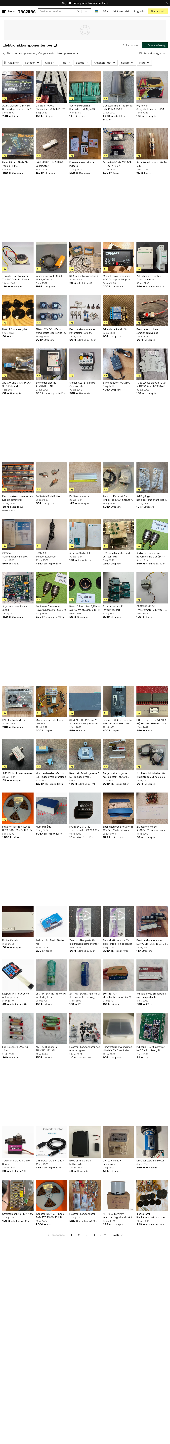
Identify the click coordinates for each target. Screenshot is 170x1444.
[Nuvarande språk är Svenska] (96, 11)
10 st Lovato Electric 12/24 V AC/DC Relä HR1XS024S (151, 384)
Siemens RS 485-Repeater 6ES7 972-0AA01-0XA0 (118, 722)
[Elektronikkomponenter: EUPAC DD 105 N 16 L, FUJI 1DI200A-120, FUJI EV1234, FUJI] (152, 921)
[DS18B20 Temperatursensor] (51, 534)
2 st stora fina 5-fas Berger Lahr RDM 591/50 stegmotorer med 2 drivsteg (118, 107)
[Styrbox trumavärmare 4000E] (18, 587)
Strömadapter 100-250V (116, 382)
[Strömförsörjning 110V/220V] (18, 1195)
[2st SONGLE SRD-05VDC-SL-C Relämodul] (18, 364)
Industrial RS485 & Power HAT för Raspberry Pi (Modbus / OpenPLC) (150, 1049)
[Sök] (78, 11)
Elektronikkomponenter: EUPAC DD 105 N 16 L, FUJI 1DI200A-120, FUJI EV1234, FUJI (151, 942)
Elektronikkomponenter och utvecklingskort (84, 1049)
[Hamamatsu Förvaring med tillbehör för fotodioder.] (118, 1028)
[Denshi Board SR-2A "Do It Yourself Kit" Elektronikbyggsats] (18, 143)
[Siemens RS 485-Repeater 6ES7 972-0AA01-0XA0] (118, 701)
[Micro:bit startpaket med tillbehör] (51, 701)
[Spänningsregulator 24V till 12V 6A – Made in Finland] (118, 808)
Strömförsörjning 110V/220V (17, 1213)
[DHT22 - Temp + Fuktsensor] (118, 1142)
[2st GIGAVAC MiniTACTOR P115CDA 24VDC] (118, 143)
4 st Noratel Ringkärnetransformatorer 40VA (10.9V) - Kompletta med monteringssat (150, 1215)
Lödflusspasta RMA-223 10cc (15, 1049)
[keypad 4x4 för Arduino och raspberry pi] (18, 975)
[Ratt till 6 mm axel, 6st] (18, 310)
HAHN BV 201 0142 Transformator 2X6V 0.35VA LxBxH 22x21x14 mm (84, 828)
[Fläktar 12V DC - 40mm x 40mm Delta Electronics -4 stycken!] (51, 310)
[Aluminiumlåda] (51, 808)
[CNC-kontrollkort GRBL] (18, 701)
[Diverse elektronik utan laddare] (85, 143)
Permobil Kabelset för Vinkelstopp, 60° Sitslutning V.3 (118, 498)
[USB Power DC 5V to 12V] (51, 1142)
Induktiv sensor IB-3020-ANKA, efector (49, 278)
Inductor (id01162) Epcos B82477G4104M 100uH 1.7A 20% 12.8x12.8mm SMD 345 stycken (51, 1215)
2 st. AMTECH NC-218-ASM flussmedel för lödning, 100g (84, 995)
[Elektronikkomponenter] (85, 1195)
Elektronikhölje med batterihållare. (80, 1162)
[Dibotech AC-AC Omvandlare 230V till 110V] (51, 87)
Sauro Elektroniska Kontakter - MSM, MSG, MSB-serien (82, 107)
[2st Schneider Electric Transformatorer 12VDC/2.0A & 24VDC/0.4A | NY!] (152, 257)
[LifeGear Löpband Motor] (152, 1142)
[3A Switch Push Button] (51, 477)
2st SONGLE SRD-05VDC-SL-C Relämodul (16, 384)
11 (105, 1235)
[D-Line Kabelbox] (18, 921)
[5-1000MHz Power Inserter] (18, 754)
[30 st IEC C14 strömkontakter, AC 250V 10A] (118, 975)
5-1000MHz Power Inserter (17, 773)
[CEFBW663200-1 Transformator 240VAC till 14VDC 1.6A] (152, 587)
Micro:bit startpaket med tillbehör (50, 722)
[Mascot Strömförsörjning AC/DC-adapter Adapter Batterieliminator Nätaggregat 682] (118, 257)
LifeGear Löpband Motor (150, 1160)
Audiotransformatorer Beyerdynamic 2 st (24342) (51, 608)
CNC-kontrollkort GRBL (15, 720)
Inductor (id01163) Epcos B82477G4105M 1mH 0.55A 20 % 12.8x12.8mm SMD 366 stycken (18, 828)
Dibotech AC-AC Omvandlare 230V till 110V (50, 107)
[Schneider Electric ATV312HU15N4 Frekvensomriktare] (51, 364)
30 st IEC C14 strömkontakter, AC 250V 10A (117, 995)
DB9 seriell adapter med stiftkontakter (116, 555)
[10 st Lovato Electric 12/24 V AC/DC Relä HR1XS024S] (152, 364)
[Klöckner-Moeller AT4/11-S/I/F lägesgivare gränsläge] (51, 754)
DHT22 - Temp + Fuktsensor (112, 1162)
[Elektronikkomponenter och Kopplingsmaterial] (18, 477)
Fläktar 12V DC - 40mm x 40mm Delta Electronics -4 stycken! (50, 331)
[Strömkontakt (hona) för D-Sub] (152, 143)
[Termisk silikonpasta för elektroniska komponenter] (85, 921)
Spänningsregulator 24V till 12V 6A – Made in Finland (118, 828)
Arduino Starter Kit (79, 553)
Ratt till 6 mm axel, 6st (14, 329)
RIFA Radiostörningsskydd (83, 276)
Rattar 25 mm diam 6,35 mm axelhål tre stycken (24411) (84, 608)
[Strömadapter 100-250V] (118, 364)
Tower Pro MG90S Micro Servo (16, 1162)
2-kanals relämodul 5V (115, 329)
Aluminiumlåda (43, 826)
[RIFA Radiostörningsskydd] (85, 257)
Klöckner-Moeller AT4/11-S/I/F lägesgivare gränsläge (51, 775)
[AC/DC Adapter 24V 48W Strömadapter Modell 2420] (18, 87)
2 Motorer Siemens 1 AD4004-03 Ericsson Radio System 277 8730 (151, 828)
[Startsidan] (27, 11)
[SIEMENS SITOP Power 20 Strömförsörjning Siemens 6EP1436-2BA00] (85, 701)
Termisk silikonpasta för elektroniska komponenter (83, 942)
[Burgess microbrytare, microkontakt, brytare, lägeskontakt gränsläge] (118, 754)
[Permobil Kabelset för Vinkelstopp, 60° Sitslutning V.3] (118, 477)
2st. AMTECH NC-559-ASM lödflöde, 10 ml (51, 995)
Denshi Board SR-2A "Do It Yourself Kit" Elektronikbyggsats (17, 164)
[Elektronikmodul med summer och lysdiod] (152, 310)
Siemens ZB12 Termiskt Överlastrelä (82, 384)
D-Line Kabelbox (11, 940)
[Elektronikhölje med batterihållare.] (85, 1142)
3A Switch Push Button (48, 496)
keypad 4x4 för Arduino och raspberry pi (15, 995)
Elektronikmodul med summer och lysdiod (147, 331)
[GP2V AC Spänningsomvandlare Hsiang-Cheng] (18, 534)
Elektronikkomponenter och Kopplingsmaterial (17, 498)
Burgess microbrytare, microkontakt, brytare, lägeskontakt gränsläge (116, 775)
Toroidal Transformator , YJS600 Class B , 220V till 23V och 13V (16, 278)
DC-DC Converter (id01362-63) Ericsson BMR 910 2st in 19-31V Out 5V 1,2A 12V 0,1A (152, 722)
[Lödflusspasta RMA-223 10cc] (18, 1028)
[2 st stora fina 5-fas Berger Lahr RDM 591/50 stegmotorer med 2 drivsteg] (118, 87)
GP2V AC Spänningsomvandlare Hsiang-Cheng (14, 555)
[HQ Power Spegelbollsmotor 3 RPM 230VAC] (152, 87)
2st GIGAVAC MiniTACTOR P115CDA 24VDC (117, 164)
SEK (105, 11)
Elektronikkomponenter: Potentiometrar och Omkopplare (82, 331)
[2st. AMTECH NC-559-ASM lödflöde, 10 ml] (51, 975)
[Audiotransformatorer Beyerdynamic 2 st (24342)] (51, 587)
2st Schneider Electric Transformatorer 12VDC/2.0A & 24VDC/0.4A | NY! (151, 278)
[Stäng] (167, 3)
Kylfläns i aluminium (79, 496)
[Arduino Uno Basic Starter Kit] (51, 921)
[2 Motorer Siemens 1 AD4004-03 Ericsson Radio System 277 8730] (152, 808)
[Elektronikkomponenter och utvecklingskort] (85, 1028)
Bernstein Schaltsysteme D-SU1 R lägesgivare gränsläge (84, 775)
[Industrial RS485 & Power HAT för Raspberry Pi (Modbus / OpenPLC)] (152, 1028)
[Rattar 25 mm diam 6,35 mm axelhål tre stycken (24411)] (85, 587)
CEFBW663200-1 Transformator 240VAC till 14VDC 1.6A (150, 608)
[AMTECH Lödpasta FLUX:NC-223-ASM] (51, 1028)
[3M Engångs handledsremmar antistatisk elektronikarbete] (152, 477)
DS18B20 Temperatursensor (46, 555)
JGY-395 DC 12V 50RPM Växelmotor (49, 164)
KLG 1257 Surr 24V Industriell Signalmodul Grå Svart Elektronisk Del (117, 1215)
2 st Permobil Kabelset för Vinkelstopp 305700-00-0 (151, 775)
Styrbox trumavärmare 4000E (14, 608)
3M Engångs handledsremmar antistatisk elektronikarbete (151, 498)
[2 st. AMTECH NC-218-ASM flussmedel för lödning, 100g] (85, 975)
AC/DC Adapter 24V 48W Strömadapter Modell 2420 (17, 107)
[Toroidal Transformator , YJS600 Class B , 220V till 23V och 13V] (18, 257)
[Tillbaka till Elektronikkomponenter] (3, 53)
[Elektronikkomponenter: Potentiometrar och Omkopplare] (85, 310)
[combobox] (60, 11)
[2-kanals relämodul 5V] (118, 310)
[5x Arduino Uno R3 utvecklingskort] (118, 587)
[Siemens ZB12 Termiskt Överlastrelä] (85, 364)
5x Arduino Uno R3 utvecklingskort (113, 608)
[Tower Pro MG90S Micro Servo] (18, 1142)
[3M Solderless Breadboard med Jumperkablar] (152, 975)
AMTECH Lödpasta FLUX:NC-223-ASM (46, 1049)
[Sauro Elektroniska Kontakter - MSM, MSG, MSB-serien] (85, 87)
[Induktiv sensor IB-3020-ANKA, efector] (51, 257)
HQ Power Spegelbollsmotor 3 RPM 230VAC (150, 107)
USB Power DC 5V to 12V (50, 1160)
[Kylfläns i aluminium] (85, 477)
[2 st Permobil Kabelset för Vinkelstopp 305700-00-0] (152, 754)
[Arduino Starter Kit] (85, 534)
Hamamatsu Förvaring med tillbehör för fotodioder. (117, 1049)
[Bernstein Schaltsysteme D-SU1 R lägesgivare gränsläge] (85, 754)
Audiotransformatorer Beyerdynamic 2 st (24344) (151, 555)
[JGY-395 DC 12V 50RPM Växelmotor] (51, 143)
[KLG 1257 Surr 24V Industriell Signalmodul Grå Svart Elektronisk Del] (118, 1195)
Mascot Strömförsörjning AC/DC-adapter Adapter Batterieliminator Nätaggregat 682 (116, 278)
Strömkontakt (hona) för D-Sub (151, 164)
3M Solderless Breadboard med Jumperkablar (151, 995)
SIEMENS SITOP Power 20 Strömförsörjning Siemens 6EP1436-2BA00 (83, 722)
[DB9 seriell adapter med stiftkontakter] (118, 534)
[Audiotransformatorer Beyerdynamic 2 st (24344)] (152, 534)
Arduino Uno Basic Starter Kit (50, 942)
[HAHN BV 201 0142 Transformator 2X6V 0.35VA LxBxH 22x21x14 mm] (85, 808)
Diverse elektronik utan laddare (82, 164)
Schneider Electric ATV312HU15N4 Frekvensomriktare (46, 384)
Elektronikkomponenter (21, 53)
